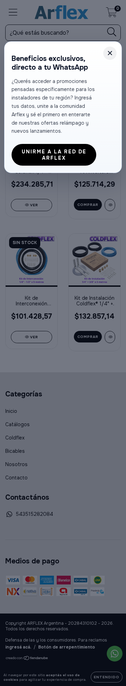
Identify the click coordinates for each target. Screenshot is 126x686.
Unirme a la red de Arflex (54, 154)
